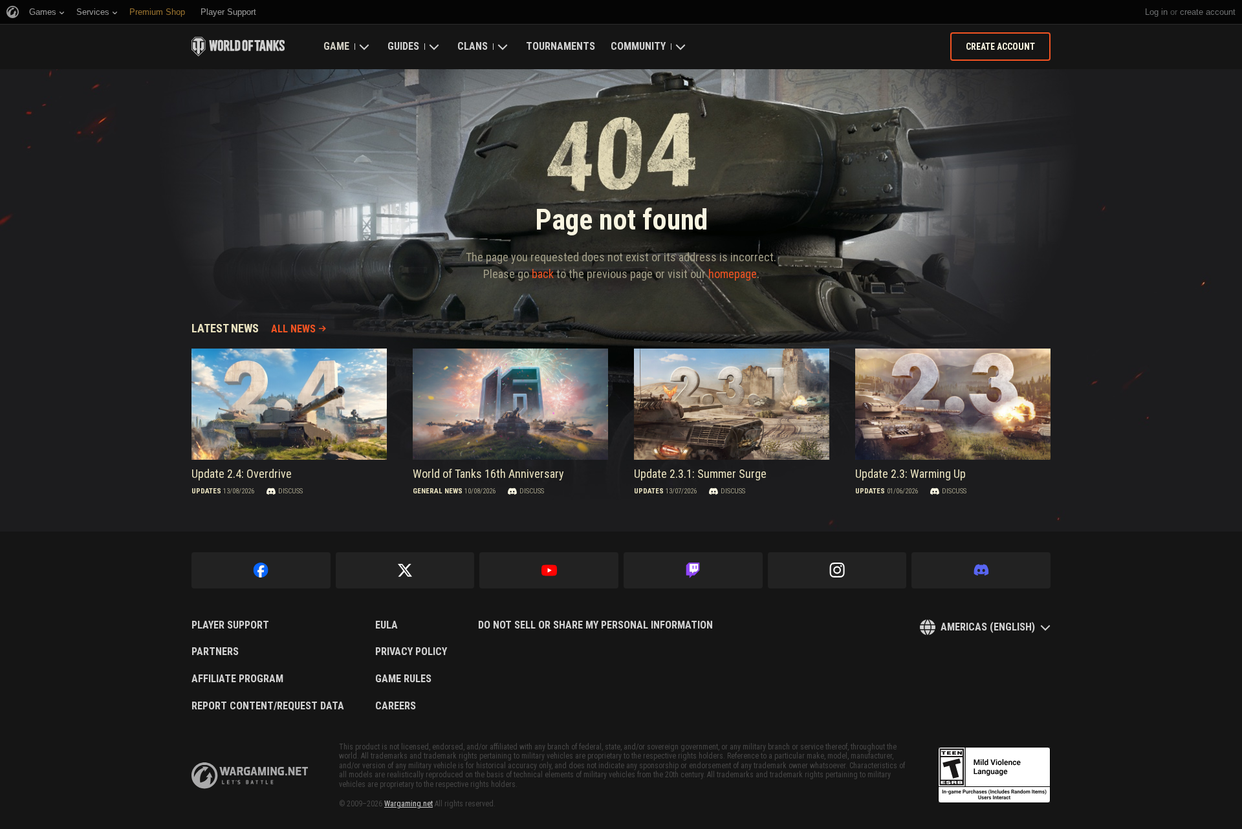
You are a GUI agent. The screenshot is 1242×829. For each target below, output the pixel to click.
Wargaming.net (408, 803)
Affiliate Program (237, 679)
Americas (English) (988, 627)
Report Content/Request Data (267, 706)
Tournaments (560, 46)
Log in (1156, 12)
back (543, 274)
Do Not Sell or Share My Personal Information (595, 625)
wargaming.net (249, 775)
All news (293, 329)
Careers (395, 706)
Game (336, 46)
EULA (386, 625)
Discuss (290, 491)
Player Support (230, 625)
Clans (472, 46)
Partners (215, 652)
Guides (403, 46)
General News (438, 491)
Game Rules (403, 679)
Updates (206, 491)
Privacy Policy (411, 652)
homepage (732, 274)
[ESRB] (994, 775)
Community (638, 46)
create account (1208, 12)
